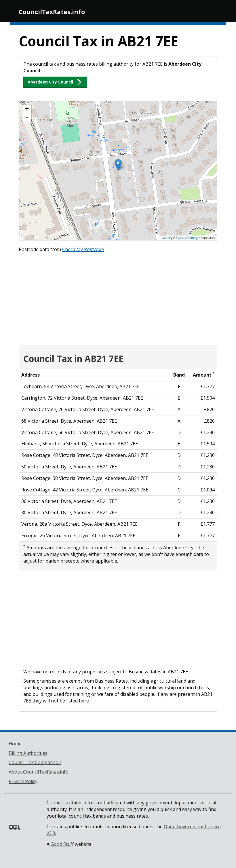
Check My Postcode (83, 249)
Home (15, 743)
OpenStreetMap (187, 237)
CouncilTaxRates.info (52, 12)
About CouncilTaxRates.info (38, 772)
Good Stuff (62, 844)
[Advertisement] (118, 297)
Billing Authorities (28, 753)
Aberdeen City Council (50, 82)
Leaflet (165, 237)
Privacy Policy (23, 781)
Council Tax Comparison (35, 762)
